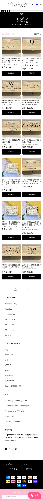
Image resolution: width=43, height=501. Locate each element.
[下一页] (27, 288)
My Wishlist (9, 375)
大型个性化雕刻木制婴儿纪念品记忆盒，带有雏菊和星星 (11, 266)
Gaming (8, 335)
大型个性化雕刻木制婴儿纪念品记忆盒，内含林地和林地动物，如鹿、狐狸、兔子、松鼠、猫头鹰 (31, 224)
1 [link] (15, 289)
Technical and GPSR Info (14, 411)
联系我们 (8, 370)
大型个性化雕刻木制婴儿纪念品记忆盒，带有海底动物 (11, 223)
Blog (6, 349)
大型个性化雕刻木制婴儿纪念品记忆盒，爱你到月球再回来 (31, 180)
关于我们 (8, 365)
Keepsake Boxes (11, 314)
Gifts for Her (9, 324)
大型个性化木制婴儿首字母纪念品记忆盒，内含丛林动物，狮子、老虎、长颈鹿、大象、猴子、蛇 (11, 182)
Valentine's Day (11, 304)
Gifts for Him (10, 319)
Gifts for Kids (10, 330)
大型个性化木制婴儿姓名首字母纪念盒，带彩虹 (11, 102)
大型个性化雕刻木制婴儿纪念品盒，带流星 (31, 141)
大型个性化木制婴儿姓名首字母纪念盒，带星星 (31, 59)
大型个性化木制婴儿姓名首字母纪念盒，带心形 (31, 266)
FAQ (6, 360)
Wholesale (9, 355)
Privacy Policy (10, 416)
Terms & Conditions (13, 421)
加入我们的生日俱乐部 (13, 386)
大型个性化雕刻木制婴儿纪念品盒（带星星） (11, 141)
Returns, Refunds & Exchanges (17, 406)
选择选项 (11, 73)
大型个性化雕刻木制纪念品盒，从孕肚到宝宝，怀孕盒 (31, 102)
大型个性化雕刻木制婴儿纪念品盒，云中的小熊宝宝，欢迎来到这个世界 (11, 60)
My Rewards (9, 381)
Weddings (8, 309)
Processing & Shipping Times (16, 400)
